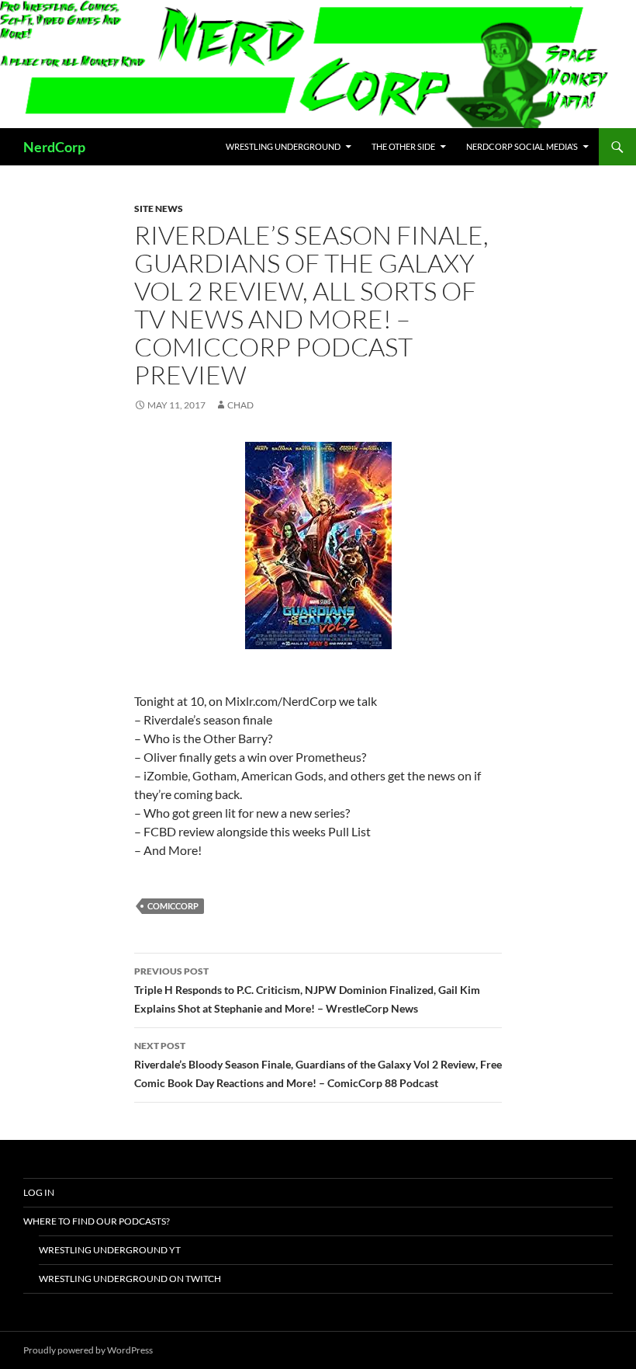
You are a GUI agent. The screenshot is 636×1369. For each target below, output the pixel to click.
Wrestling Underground (283, 146)
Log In (38, 1192)
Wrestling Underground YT (110, 1250)
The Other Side (403, 146)
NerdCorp (54, 146)
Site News (158, 208)
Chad (240, 405)
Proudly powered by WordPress (88, 1350)
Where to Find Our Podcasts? (96, 1221)
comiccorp (173, 906)
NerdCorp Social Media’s (522, 146)
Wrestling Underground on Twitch (130, 1278)
